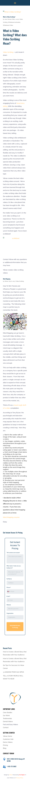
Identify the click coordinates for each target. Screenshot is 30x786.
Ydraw (6, 281)
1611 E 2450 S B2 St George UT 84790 (16, 760)
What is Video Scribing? (9, 17)
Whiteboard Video (8, 25)
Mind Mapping (6, 279)
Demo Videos (7, 742)
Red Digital (22, 774)
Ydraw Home (7, 736)
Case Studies (7, 712)
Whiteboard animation (14, 22)
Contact (5, 727)
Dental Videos (8, 721)
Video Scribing (8, 52)
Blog (4, 748)
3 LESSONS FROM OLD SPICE (13, 672)
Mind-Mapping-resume (11, 517)
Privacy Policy (19, 777)
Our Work (6, 715)
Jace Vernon (8, 19)
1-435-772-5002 (11, 766)
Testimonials (7, 718)
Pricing (5, 745)
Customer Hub (8, 739)
